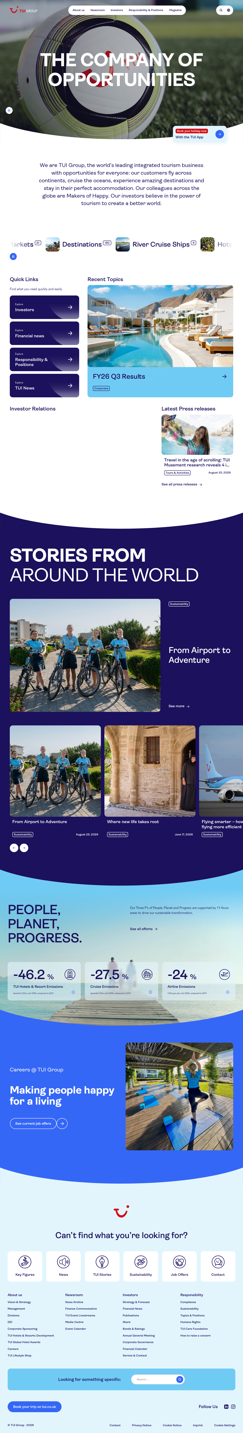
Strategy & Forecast (136, 1302)
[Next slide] (24, 848)
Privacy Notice (141, 1425)
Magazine (175, 10)
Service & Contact (135, 1355)
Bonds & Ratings (134, 1328)
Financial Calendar (135, 1349)
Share (127, 1322)
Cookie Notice (172, 1425)
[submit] (179, 1379)
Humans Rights (190, 1322)
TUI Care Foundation (194, 1328)
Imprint (198, 1425)
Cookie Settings (224, 1425)
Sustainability (189, 1308)
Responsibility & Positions (146, 10)
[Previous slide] (14, 848)
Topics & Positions (192, 1315)
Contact (115, 1425)
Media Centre (74, 1322)
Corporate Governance (138, 1342)
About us (78, 10)
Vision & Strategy (19, 1302)
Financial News (132, 1308)
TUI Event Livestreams (80, 1315)
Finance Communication (81, 1308)
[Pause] (9, 110)
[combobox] (158, 1379)
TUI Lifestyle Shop (19, 1355)
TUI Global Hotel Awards (24, 1342)
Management (16, 1308)
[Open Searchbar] (221, 10)
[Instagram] (233, 1407)
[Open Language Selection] (228, 10)
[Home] (24, 9)
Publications (131, 1315)
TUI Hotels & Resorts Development (31, 1335)
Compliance (188, 1302)
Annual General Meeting (139, 1335)
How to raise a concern (195, 1335)
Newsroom (98, 10)
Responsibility (191, 1295)
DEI (10, 1322)
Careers (13, 1349)
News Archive (74, 1302)
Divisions (13, 1315)
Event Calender (75, 1328)
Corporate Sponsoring (22, 1328)
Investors (117, 10)
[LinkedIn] (226, 1407)
